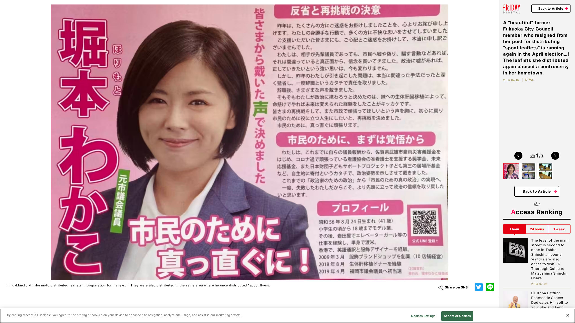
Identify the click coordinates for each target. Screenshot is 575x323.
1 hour (514, 229)
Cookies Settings (423, 316)
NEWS (529, 80)
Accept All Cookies (457, 316)
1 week (559, 229)
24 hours (537, 229)
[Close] (568, 315)
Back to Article (550, 8)
